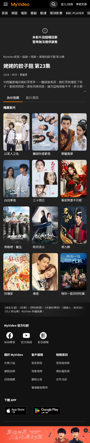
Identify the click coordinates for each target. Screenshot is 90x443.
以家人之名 (11, 153)
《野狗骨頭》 (36, 307)
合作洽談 (61, 379)
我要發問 (36, 371)
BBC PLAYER (75, 13)
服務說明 (9, 371)
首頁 (5, 13)
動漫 (43, 13)
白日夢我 (10, 200)
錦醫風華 (67, 153)
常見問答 (36, 363)
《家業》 (23, 307)
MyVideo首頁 (11, 57)
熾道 (36, 293)
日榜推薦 (9, 379)
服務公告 (36, 379)
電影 (24, 13)
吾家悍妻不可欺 (71, 200)
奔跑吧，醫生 (13, 247)
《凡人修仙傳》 (12, 311)
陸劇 (33, 57)
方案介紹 (9, 363)
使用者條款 (63, 363)
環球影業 (56, 13)
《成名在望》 (10, 307)
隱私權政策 (63, 371)
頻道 (14, 13)
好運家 (8, 293)
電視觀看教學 (39, 387)
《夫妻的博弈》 (52, 307)
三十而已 (39, 200)
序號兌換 (81, 4)
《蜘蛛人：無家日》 (72, 307)
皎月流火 (39, 247)
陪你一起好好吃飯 (73, 293)
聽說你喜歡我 (41, 153)
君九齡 (65, 247)
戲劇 (34, 13)
